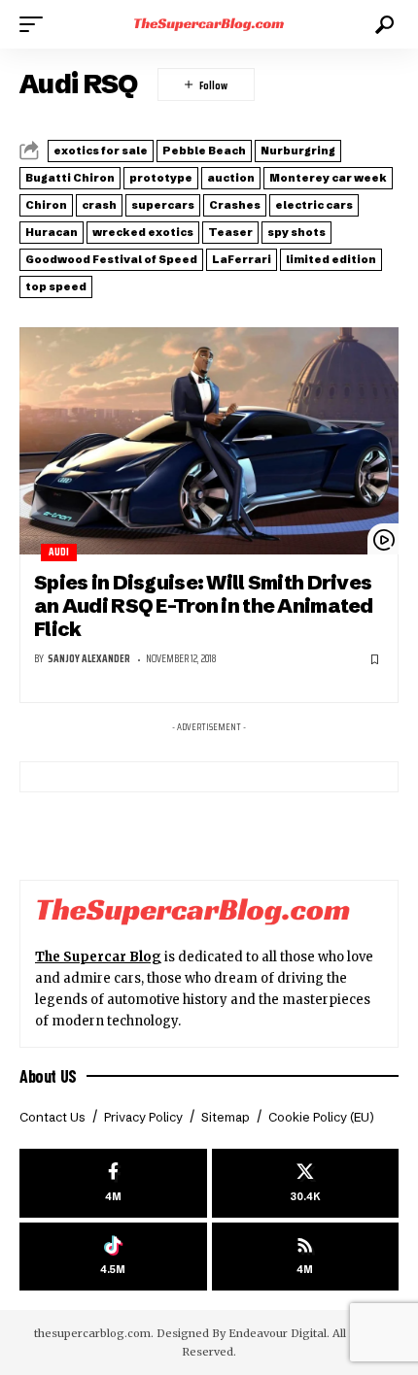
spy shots (296, 232)
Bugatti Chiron (70, 177)
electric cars (314, 205)
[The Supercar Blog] (209, 24)
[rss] (306, 1257)
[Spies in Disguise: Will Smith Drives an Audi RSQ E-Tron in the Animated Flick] (209, 440)
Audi (59, 552)
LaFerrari (241, 259)
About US (48, 1076)
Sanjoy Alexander (89, 659)
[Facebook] (113, 1183)
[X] (306, 1183)
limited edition (331, 259)
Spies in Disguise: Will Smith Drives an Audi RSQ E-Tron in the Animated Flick (203, 606)
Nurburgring (298, 150)
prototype (160, 177)
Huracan (51, 232)
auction (231, 177)
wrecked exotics (142, 232)
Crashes (235, 205)
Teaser (230, 232)
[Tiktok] (113, 1257)
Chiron (46, 205)
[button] (35, 24)
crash (99, 205)
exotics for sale (100, 150)
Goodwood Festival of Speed (111, 259)
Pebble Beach (204, 150)
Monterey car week (328, 177)
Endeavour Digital (277, 1333)
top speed (56, 286)
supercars (162, 205)
